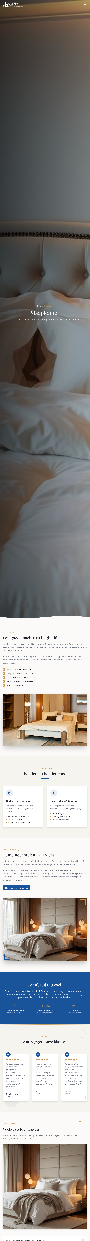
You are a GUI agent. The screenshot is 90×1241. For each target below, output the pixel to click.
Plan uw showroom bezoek (16, 888)
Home (38, 306)
